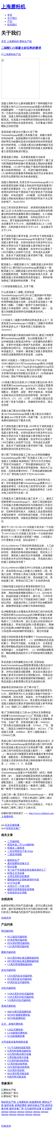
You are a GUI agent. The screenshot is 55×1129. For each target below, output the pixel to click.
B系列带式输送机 (16, 1076)
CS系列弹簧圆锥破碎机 (19, 964)
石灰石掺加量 (12, 825)
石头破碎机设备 (33, 1108)
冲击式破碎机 (8, 988)
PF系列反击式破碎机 (18, 982)
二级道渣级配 (14, 854)
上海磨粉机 (22, 1102)
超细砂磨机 (21, 1105)
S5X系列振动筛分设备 (19, 1054)
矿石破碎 (47, 1108)
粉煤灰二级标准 (15, 848)
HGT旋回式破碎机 (17, 936)
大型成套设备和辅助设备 (14, 1042)
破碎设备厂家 (16, 1108)
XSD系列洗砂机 (16, 1070)
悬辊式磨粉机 (8, 1006)
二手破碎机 (13, 841)
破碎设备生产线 (36, 1105)
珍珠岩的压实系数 (17, 892)
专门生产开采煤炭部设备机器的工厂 (26, 870)
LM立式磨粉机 (15, 1029)
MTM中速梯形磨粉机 (18, 1015)
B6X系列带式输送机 (18, 1073)
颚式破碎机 (7, 931)
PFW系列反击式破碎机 (19, 979)
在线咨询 (6, 918)
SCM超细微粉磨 (16, 1036)
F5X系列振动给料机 (18, 1060)
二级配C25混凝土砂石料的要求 (21, 47)
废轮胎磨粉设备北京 (18, 863)
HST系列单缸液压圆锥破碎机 (23, 958)
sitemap (5, 1111)
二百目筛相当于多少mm (20, 851)
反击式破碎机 (8, 970)
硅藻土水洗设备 (15, 873)
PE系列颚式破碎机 (17, 940)
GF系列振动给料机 (17, 1063)
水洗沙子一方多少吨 (18, 886)
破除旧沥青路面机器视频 (20, 889)
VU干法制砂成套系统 (19, 1047)
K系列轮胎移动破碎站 (19, 1051)
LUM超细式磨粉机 (17, 1033)
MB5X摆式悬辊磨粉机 (19, 1011)
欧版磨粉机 (35, 1102)
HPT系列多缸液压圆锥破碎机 (23, 961)
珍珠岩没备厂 (13, 828)
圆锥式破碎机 (8, 952)
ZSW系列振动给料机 (18, 1067)
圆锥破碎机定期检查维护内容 (23, 879)
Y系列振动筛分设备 (18, 1057)
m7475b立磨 (13, 883)
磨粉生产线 (26, 41)
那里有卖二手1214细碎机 (20, 844)
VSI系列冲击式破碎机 (19, 1000)
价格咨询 (6, 1126)
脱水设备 (12, 866)
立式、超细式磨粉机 (12, 1024)
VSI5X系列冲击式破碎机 (20, 997)
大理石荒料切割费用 (18, 876)
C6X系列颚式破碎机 (18, 946)
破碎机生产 (13, 860)
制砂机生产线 (8, 1102)
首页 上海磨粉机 (10, 41)
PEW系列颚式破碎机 (18, 943)
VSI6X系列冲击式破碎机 (20, 993)
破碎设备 (9, 1105)
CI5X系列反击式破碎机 (19, 975)
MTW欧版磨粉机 (16, 1018)
